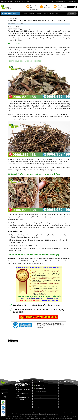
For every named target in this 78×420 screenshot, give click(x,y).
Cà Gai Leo (10, 416)
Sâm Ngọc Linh (52, 418)
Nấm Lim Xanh (45, 416)
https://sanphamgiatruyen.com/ (22, 397)
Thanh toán (5, 394)
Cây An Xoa (4, 416)
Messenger (3, 414)
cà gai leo (17, 40)
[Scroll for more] (39, 407)
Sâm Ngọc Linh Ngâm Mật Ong (33, 418)
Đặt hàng (52, 13)
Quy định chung (39, 385)
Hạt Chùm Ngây (45, 418)
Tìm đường (3, 404)
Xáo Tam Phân (60, 416)
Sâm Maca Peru (68, 416)
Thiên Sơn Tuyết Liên (62, 418)
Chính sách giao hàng (41, 391)
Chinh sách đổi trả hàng (41, 394)
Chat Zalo (3, 409)
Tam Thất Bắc (52, 416)
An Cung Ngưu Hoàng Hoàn (18, 418)
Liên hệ (58, 13)
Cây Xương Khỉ (23, 416)
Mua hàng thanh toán (41, 397)
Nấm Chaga (38, 416)
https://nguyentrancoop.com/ (22, 399)
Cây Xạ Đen (16, 416)
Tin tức (46, 13)
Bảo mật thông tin (40, 388)
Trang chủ (24, 13)
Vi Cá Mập (69, 418)
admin (23, 23)
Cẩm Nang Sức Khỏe (12, 18)
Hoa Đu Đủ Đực (31, 416)
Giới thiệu (31, 13)
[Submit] (75, 13)
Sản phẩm (38, 13)
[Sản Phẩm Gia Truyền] (12, 7)
